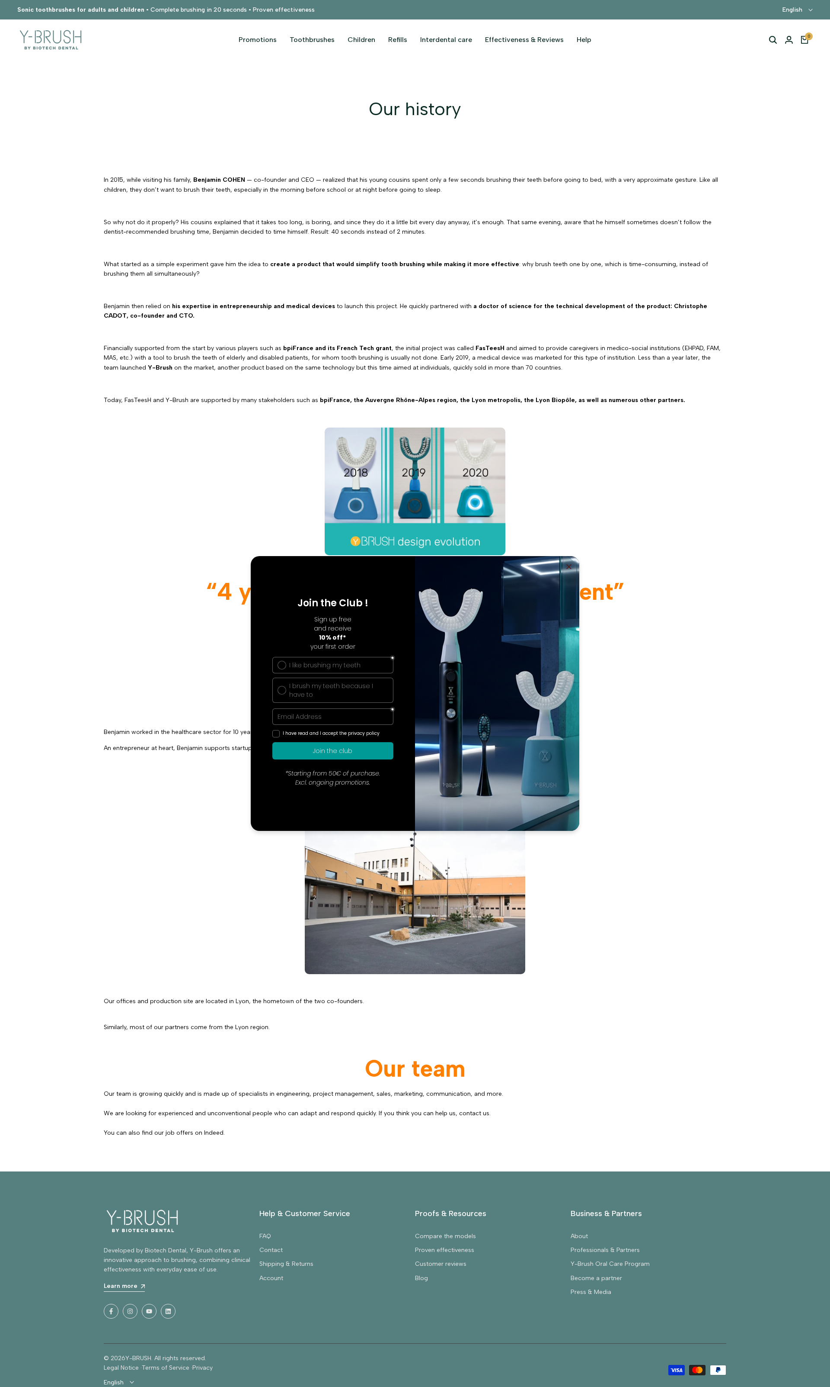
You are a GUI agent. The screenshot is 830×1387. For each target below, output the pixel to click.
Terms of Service (165, 1367)
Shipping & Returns (286, 1264)
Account (271, 1278)
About (579, 1236)
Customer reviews (440, 1264)
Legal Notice (121, 1367)
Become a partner (596, 1278)
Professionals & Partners (605, 1250)
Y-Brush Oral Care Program (610, 1264)
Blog (421, 1278)
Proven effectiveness (444, 1250)
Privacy (202, 1367)
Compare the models (445, 1236)
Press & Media (591, 1292)
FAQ (265, 1236)
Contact (271, 1250)
